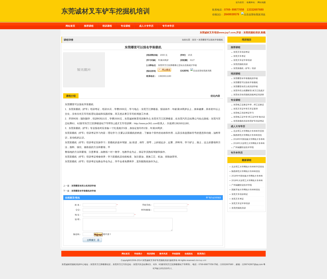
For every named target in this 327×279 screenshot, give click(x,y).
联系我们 (201, 253)
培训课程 (107, 25)
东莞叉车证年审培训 (242, 60)
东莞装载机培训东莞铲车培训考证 (248, 121)
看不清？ (107, 234)
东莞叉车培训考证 (241, 52)
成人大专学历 (146, 25)
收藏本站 (251, 2)
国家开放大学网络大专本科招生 (245, 189)
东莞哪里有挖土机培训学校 (83, 186)
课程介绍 (71, 95)
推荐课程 (89, 25)
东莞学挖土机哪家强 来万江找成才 (248, 90)
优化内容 (215, 95)
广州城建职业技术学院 (243, 147)
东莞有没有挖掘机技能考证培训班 (248, 94)
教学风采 (163, 253)
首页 (194, 40)
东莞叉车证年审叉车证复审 (245, 109)
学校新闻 (176, 253)
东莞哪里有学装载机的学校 (83, 191)
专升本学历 (168, 25)
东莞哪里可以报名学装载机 (210, 40)
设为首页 (240, 2)
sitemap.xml (200, 260)
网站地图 (262, 2)
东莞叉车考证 (239, 56)
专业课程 (125, 25)
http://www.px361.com (146, 123)
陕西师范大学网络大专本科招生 (247, 135)
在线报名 (189, 253)
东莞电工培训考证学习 (243, 113)
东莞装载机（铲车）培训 (244, 68)
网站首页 (70, 25)
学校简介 (138, 253)
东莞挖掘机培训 (240, 64)
